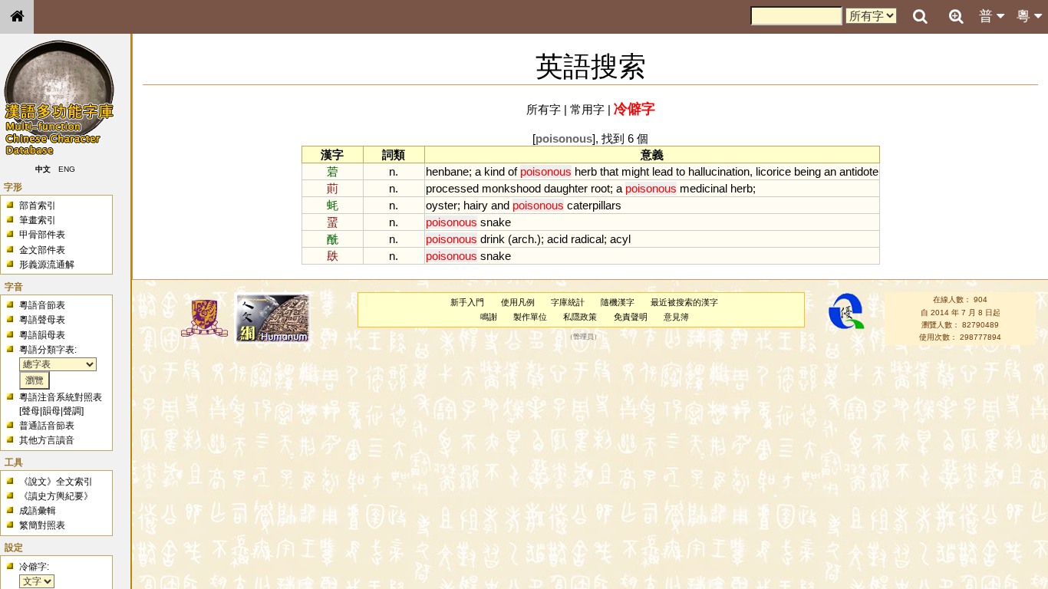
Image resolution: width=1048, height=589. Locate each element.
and (500, 205)
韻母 (51, 411)
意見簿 (676, 316)
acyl (620, 238)
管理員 (583, 337)
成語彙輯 (37, 510)
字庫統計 (568, 302)
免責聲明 (631, 316)
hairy (475, 205)
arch (523, 238)
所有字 (543, 109)
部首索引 (37, 205)
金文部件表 (42, 250)
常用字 (587, 109)
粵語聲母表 (42, 319)
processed (452, 188)
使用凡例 (518, 302)
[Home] (17, 17)
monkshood (511, 188)
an (830, 171)
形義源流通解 (46, 264)
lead (662, 171)
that (609, 171)
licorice (773, 171)
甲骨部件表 (42, 234)
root (600, 188)
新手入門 (467, 302)
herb (586, 171)
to (680, 171)
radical (587, 238)
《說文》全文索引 (56, 481)
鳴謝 (488, 316)
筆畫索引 (37, 220)
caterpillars (594, 205)
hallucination (719, 171)
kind (494, 171)
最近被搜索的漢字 (684, 302)
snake (495, 222)
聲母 (30, 411)
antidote (858, 171)
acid (557, 238)
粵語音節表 (42, 305)
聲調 (72, 411)
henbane (447, 171)
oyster (441, 205)
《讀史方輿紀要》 (56, 496)
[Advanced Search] (956, 16)
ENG (67, 169)
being (807, 171)
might (635, 171)
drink (492, 238)
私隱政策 (580, 316)
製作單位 (530, 316)
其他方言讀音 (46, 440)
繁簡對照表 (42, 525)
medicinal (703, 188)
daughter (566, 188)
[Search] (920, 17)
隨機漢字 (617, 302)
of (512, 171)
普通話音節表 (46, 425)
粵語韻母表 (42, 335)
